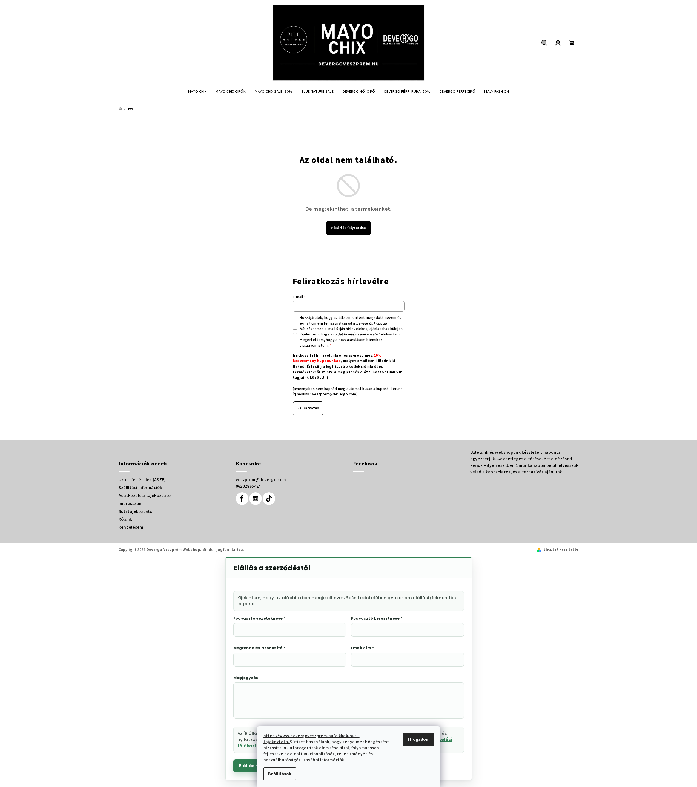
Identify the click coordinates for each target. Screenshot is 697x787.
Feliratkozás (308, 408)
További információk (323, 760)
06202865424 (248, 486)
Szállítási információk (140, 488)
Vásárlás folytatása (348, 228)
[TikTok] (269, 498)
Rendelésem (131, 527)
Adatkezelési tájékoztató (145, 496)
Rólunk (125, 519)
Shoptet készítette (560, 549)
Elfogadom (418, 739)
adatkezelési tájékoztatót (357, 334)
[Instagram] (255, 498)
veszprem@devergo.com (334, 394)
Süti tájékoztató (136, 511)
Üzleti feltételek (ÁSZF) (142, 480)
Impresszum (131, 503)
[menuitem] (197, 91)
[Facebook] (242, 498)
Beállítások (279, 774)
